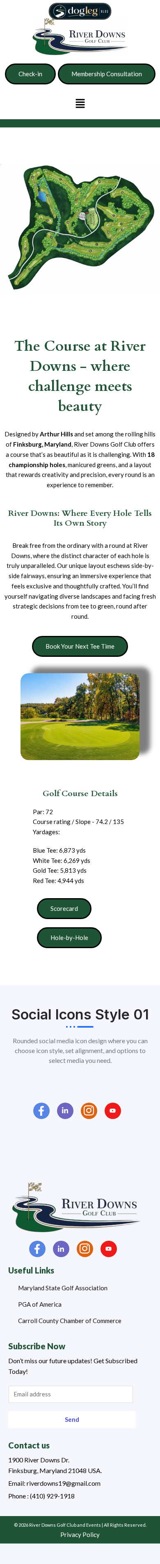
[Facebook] (41, 1111)
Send (72, 1419)
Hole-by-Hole (69, 937)
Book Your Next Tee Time (80, 646)
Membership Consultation (106, 73)
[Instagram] (89, 1111)
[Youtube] (113, 1111)
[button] (80, 103)
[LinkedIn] (65, 1111)
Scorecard (64, 908)
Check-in (30, 73)
